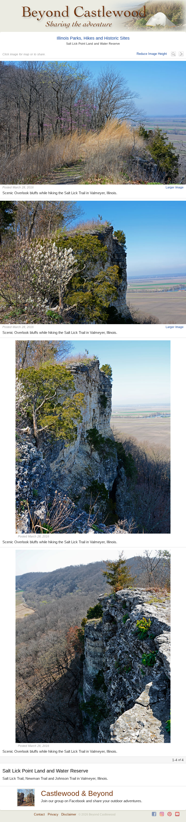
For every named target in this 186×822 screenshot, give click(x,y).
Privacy (53, 814)
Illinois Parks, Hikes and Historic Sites (93, 38)
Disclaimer (68, 814)
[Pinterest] (169, 815)
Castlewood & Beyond (77, 793)
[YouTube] (177, 815)
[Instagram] (162, 815)
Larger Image (175, 187)
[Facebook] (154, 815)
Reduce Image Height (152, 54)
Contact (39, 814)
